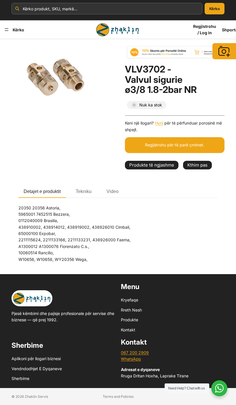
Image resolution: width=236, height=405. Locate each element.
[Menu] (6, 29)
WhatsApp (131, 359)
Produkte (129, 319)
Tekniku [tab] (84, 191)
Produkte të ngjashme (151, 165)
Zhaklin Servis (36, 396)
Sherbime (20, 378)
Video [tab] (112, 191)
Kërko (214, 8)
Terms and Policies (118, 396)
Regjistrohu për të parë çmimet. (174, 144)
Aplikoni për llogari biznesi (36, 358)
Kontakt (128, 329)
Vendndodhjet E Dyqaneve (37, 368)
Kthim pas (197, 165)
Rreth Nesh (131, 309)
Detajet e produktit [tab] (42, 191)
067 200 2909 (135, 352)
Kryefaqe (129, 300)
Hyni (159, 123)
